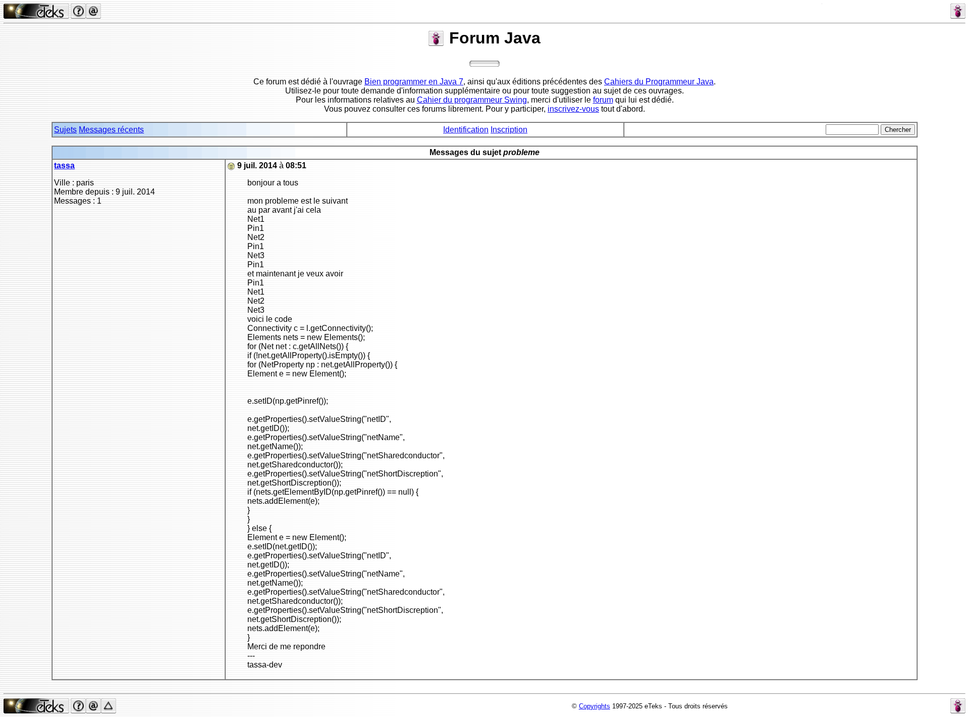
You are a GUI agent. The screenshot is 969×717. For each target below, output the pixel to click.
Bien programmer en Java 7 (413, 81)
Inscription (509, 129)
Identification (466, 129)
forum (603, 99)
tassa (64, 165)
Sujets (65, 129)
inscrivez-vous (573, 109)
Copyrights (594, 706)
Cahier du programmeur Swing (472, 99)
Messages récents (111, 129)
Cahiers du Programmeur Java (659, 81)
